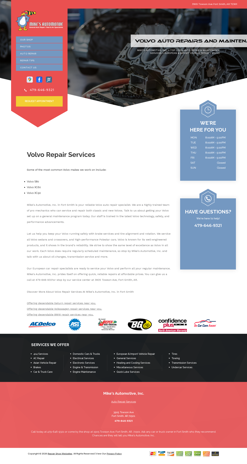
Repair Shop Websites (60, 453)
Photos (25, 46)
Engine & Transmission (85, 367)
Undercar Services (182, 367)
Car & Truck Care (43, 372)
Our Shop (26, 39)
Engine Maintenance (84, 372)
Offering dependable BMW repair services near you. (60, 314)
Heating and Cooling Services (133, 362)
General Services (126, 358)
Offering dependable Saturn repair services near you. (61, 303)
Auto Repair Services (123, 401)
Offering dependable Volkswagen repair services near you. (64, 308)
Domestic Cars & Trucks (86, 354)
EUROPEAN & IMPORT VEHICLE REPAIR (186, 53)
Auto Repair (28, 53)
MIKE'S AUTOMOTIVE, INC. (152, 50)
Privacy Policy (114, 453)
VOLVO (216, 53)
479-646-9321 (42, 90)
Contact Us (28, 67)
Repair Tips (27, 60)
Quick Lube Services (128, 372)
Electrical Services (83, 358)
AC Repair (39, 358)
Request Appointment (39, 101)
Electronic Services (84, 362)
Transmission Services (184, 362)
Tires (174, 354)
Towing (176, 358)
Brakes (37, 367)
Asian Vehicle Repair (44, 362)
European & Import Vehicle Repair (136, 354)
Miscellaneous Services (130, 367)
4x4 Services (40, 354)
